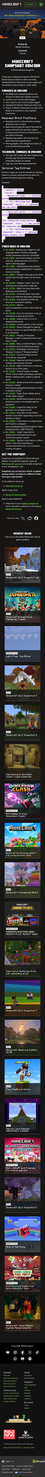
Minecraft (7, 1375)
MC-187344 (10, 299)
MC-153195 (10, 288)
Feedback (27, 1390)
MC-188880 (10, 343)
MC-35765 (10, 250)
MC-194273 (10, 412)
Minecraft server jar (14, 486)
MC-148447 (10, 274)
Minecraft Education (10, 1386)
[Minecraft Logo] (11, 4)
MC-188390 (10, 324)
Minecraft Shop (29, 1378)
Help (25, 1388)
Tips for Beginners (30, 1385)
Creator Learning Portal (11, 1393)
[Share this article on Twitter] (23, 518)
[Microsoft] (39, 1461)
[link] (7, 1352)
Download (27, 1396)
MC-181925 (10, 294)
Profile (26, 1405)
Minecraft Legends (10, 1384)
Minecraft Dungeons (10, 1381)
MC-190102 (10, 354)
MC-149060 (10, 283)
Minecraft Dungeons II (11, 1378)
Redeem (27, 1408)
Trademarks (16, 1469)
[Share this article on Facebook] (36, 518)
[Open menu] (41, 4)
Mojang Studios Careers (11, 1396)
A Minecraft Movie (9, 1401)
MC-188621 (10, 335)
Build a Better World (10, 1399)
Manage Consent (28, 1448)
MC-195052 (10, 432)
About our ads (26, 1469)
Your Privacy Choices (26, 1472)
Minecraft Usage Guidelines (12, 1448)
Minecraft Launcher (13, 464)
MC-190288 (10, 360)
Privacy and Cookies (8, 1466)
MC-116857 (10, 266)
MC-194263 (10, 407)
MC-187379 (10, 305)
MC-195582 (10, 440)
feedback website (28, 503)
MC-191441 (10, 366)
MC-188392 (10, 327)
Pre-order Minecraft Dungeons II (21, 15)
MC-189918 (10, 349)
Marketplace (28, 1375)
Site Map (27, 1393)
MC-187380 (10, 313)
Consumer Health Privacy (25, 1466)
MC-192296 (10, 382)
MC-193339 (10, 399)
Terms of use (6, 1469)
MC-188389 (10, 319)
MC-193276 (10, 393)
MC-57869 (10, 258)
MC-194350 (10, 421)
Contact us (27, 1399)
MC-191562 (10, 371)
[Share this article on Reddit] (29, 518)
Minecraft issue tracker (16, 494)
